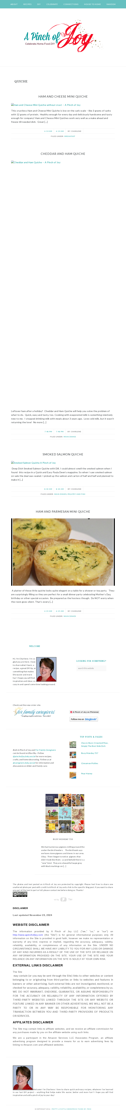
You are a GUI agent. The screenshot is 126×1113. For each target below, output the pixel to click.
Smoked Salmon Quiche (63, 454)
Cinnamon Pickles (89, 763)
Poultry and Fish (76, 494)
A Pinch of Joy (63, 36)
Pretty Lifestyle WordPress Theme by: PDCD (71, 1109)
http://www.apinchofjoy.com (28, 935)
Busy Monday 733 (63, 839)
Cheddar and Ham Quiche (63, 153)
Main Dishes (70, 437)
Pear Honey (86, 773)
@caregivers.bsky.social (24, 763)
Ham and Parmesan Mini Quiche (63, 511)
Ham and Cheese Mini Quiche (63, 96)
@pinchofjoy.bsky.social (24, 756)
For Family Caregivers (45, 750)
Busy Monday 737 (89, 753)
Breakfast (69, 136)
